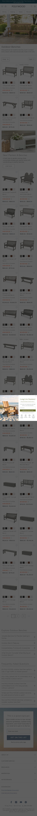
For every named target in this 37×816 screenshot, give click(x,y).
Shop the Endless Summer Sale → (28, 401)
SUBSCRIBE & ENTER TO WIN (27, 410)
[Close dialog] (36, 396)
